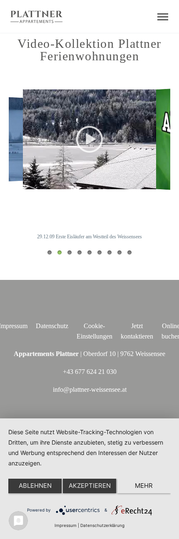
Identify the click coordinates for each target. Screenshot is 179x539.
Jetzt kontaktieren (137, 331)
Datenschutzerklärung (102, 525)
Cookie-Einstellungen (94, 331)
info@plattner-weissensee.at (90, 389)
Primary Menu (162, 17)
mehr (144, 486)
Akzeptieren (90, 486)
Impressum (66, 525)
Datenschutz (52, 325)
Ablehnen (35, 486)
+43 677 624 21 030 (90, 371)
